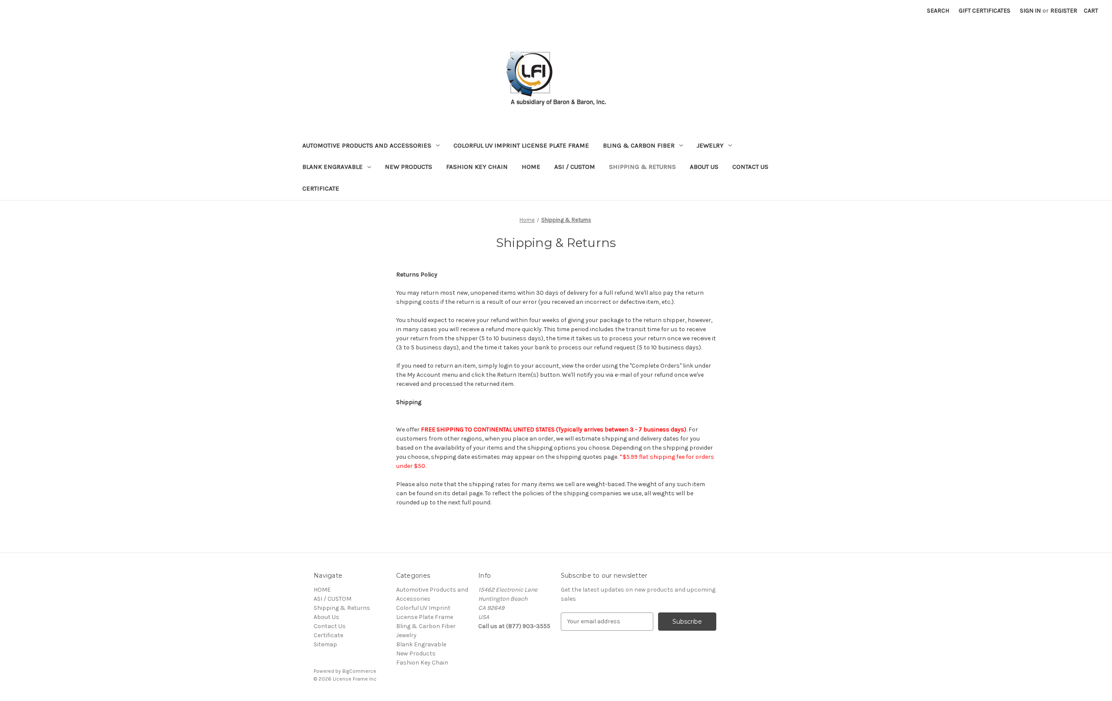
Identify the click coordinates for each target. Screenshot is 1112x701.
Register (1063, 10)
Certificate (320, 188)
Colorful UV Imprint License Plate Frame (521, 145)
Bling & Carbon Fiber (639, 145)
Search (938, 10)
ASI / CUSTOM (574, 167)
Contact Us (750, 167)
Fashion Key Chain (477, 167)
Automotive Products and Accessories (366, 145)
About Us (704, 167)
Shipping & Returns (642, 167)
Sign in (1030, 10)
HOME (531, 167)
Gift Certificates (984, 10)
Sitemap (325, 644)
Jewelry (710, 145)
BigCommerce (359, 671)
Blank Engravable (332, 167)
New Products (408, 167)
